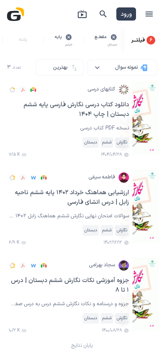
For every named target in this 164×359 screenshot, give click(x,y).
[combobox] (122, 67)
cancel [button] (113, 37)
